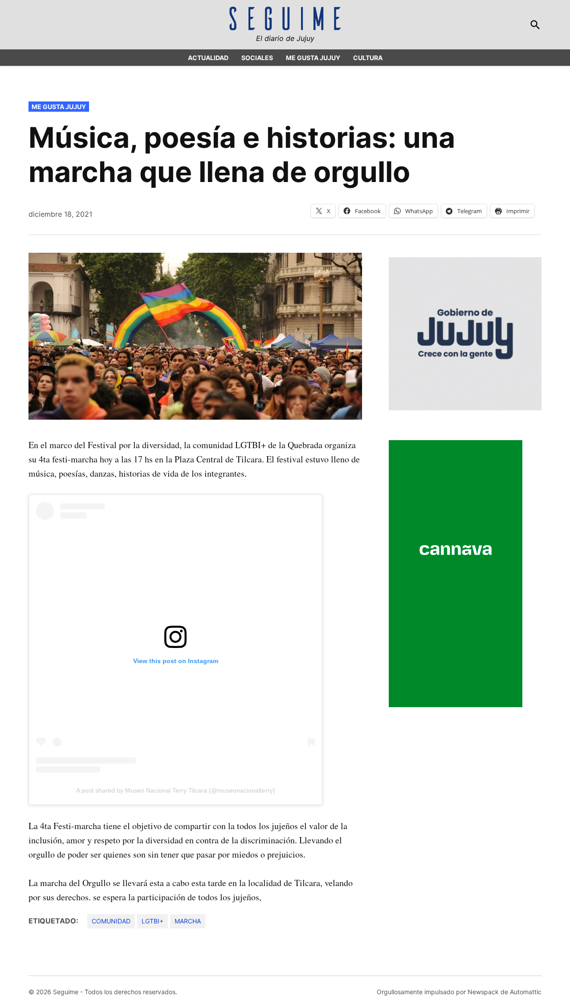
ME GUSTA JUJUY (313, 57)
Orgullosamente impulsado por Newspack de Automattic (459, 992)
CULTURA (368, 57)
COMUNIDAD (111, 921)
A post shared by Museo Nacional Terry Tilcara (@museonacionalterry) (175, 790)
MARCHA (188, 921)
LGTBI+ (152, 921)
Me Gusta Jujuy (59, 106)
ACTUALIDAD (208, 57)
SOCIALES (257, 57)
